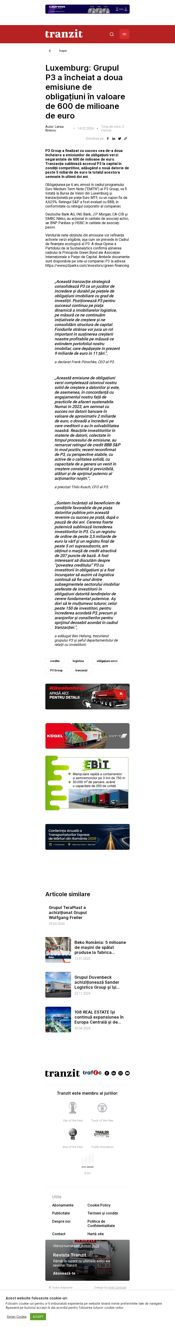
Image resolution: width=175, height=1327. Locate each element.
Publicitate (61, 1213)
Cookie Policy (99, 1205)
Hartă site (96, 1234)
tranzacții (81, 670)
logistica (78, 661)
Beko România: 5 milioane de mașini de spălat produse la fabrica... (100, 947)
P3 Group (56, 670)
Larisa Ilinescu (54, 128)
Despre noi (61, 1221)
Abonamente (62, 1205)
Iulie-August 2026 (86, 1246)
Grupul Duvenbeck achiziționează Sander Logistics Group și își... (97, 982)
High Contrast (117, 1287)
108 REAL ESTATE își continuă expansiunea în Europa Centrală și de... (99, 1017)
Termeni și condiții (103, 1213)
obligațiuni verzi (107, 661)
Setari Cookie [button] (17, 1317)
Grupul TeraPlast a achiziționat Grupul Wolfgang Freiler (68, 912)
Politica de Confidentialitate (101, 1223)
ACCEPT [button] (38, 1316)
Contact (58, 1234)
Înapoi (63, 50)
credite (55, 661)
